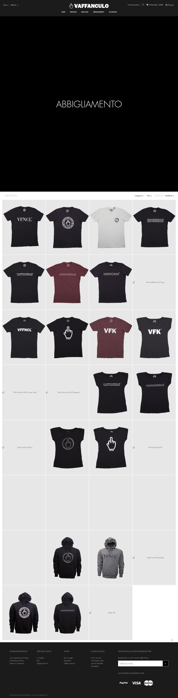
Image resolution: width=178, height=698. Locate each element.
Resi (38, 660)
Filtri (149, 196)
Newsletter (94, 666)
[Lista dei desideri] (143, 5)
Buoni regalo (68, 658)
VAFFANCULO (91, 6)
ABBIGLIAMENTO (98, 12)
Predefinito (169, 196)
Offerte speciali (69, 663)
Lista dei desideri (97, 663)
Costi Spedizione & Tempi (19, 658)
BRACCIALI (84, 12)
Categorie (139, 196)
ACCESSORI (113, 12)
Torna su (172, 639)
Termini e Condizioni (17, 663)
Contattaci (40, 658)
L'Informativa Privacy (17, 660)
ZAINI (63, 12)
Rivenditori (67, 660)
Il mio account (96, 658)
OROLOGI (73, 12)
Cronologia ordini (97, 660)
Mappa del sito (42, 663)
